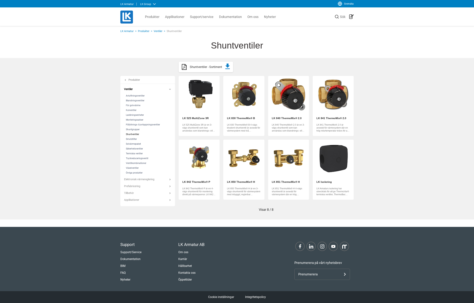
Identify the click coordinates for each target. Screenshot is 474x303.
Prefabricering (132, 186)
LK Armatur (127, 31)
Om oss (252, 17)
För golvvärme (133, 105)
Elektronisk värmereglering (139, 179)
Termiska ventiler (134, 153)
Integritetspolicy (255, 297)
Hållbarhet (185, 266)
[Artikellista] (351, 16)
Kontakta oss (187, 272)
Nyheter (270, 17)
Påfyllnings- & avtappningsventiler (143, 124)
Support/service (201, 17)
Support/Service (130, 252)
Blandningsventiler (135, 100)
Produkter (152, 17)
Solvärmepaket (133, 144)
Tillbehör (129, 193)
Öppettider (185, 279)
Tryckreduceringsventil (137, 158)
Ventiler (158, 31)
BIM (123, 266)
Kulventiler (131, 110)
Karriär (182, 259)
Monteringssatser (134, 120)
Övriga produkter (134, 173)
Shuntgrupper (133, 129)
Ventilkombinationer (136, 163)
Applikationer (174, 17)
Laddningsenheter (135, 115)
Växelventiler (132, 168)
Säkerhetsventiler (134, 148)
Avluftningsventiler (135, 95)
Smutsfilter (131, 139)
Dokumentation (230, 17)
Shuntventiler (132, 134)
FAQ (123, 272)
